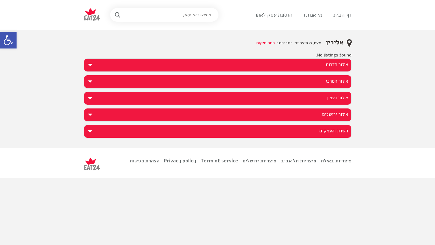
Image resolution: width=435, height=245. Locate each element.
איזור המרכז (336, 81)
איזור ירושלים (335, 114)
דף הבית (342, 15)
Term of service (219, 161)
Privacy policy (180, 161)
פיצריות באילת (336, 161)
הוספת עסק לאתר (273, 15)
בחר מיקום (265, 43)
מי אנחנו (312, 15)
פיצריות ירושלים (259, 161)
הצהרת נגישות (145, 161)
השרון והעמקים (333, 131)
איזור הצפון (337, 97)
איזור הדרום (337, 64)
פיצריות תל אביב (298, 161)
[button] (8, 40)
